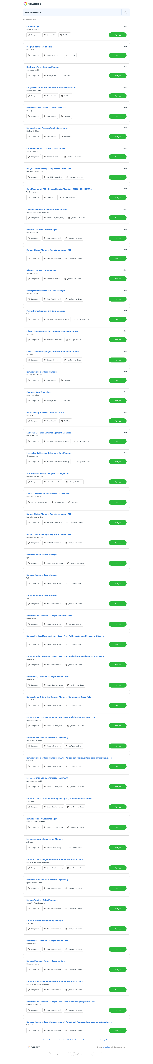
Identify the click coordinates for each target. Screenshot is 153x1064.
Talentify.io (106, 1047)
